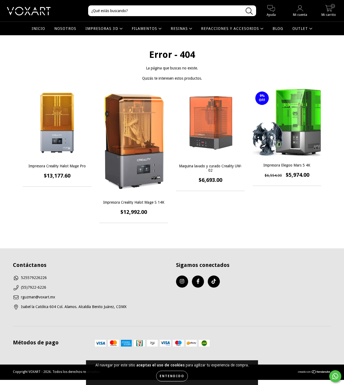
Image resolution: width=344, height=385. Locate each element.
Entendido (172, 376)
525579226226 (34, 277)
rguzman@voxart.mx (38, 297)
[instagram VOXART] (182, 281)
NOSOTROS (65, 28)
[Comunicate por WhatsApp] (335, 376)
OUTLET (300, 28)
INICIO (38, 28)
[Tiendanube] (314, 373)
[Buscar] (249, 11)
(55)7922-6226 (33, 287)
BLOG (278, 28)
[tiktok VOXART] (214, 281)
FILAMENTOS (145, 28)
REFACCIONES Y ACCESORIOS (230, 28)
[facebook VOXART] (198, 281)
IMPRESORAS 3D (102, 28)
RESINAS (180, 28)
